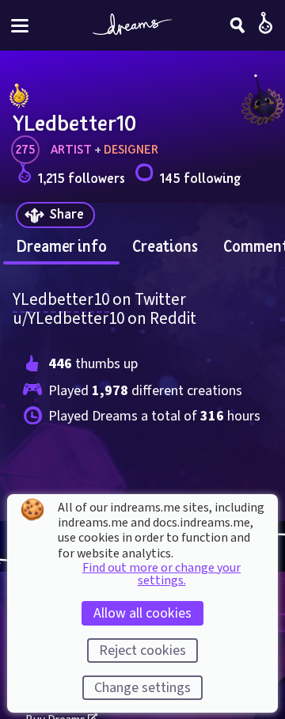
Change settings (142, 688)
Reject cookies (142, 650)
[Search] (237, 25)
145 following (200, 178)
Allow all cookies (142, 613)
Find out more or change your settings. (161, 574)
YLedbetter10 (61, 299)
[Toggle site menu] (19, 25)
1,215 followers (81, 178)
